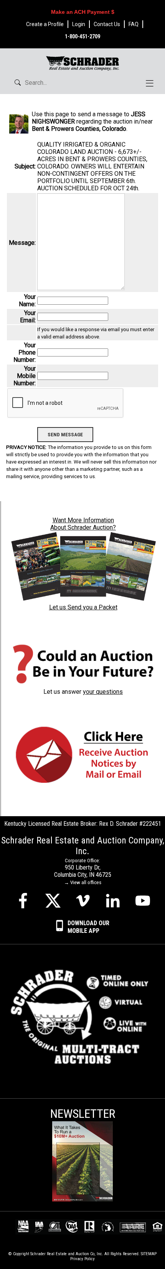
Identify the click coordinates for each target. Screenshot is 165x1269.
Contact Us (107, 24)
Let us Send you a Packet (83, 607)
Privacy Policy (82, 1258)
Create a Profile (45, 24)
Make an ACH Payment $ (82, 12)
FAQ (134, 24)
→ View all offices (82, 882)
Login (78, 24)
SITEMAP (149, 1253)
